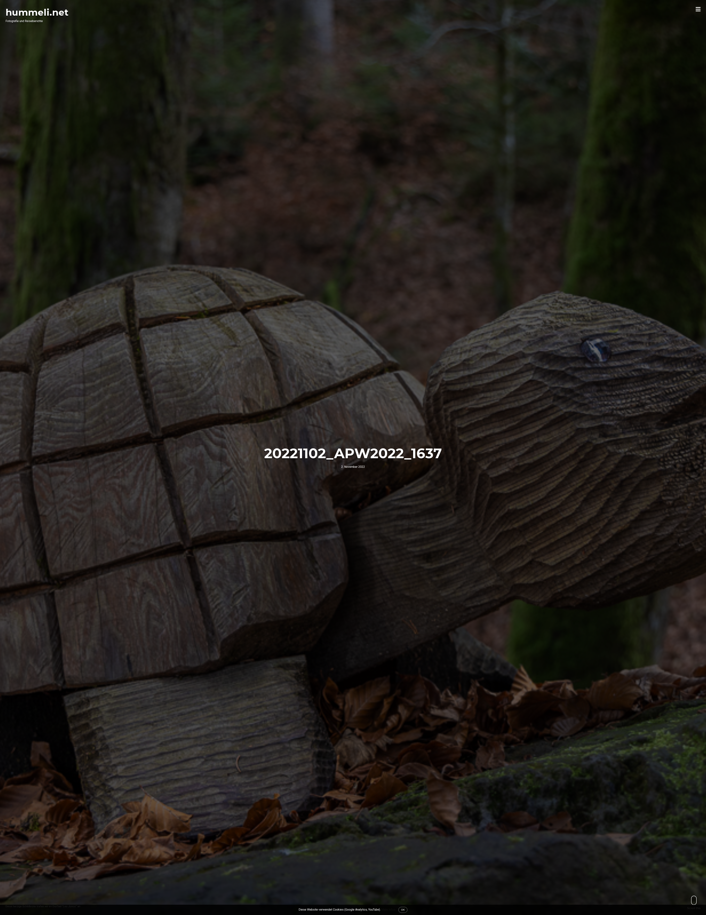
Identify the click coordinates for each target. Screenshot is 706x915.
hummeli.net (37, 12)
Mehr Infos (388, 909)
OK (403, 909)
